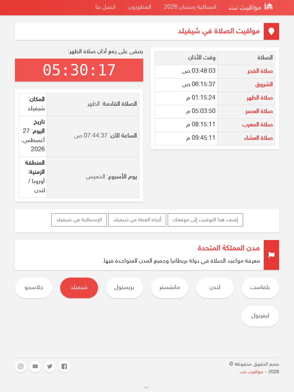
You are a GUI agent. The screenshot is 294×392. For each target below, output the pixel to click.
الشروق (264, 84)
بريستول (124, 287)
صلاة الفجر (260, 71)
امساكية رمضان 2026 (190, 7)
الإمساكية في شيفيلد (79, 220)
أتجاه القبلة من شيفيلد (137, 220)
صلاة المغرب (257, 125)
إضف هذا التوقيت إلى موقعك (205, 220)
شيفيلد (79, 287)
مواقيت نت (246, 8)
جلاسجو (33, 287)
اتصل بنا (105, 7)
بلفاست (260, 287)
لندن (215, 287)
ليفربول (260, 316)
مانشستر (169, 287)
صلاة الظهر (260, 98)
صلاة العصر (259, 111)
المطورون (139, 7)
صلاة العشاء (258, 138)
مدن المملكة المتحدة (229, 248)
